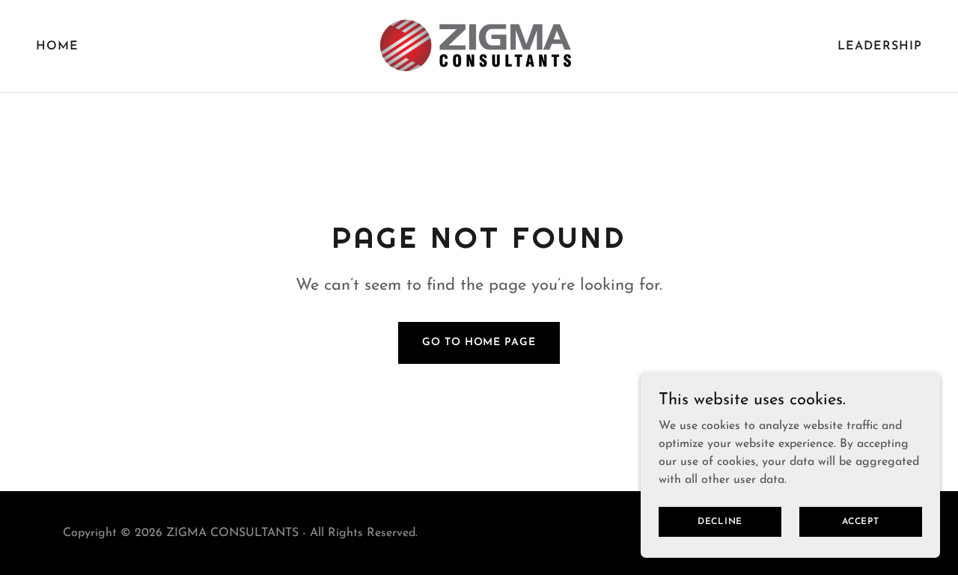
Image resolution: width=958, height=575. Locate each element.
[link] (479, 46)
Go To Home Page (478, 342)
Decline (720, 521)
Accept (860, 521)
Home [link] (57, 46)
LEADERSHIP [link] (880, 46)
